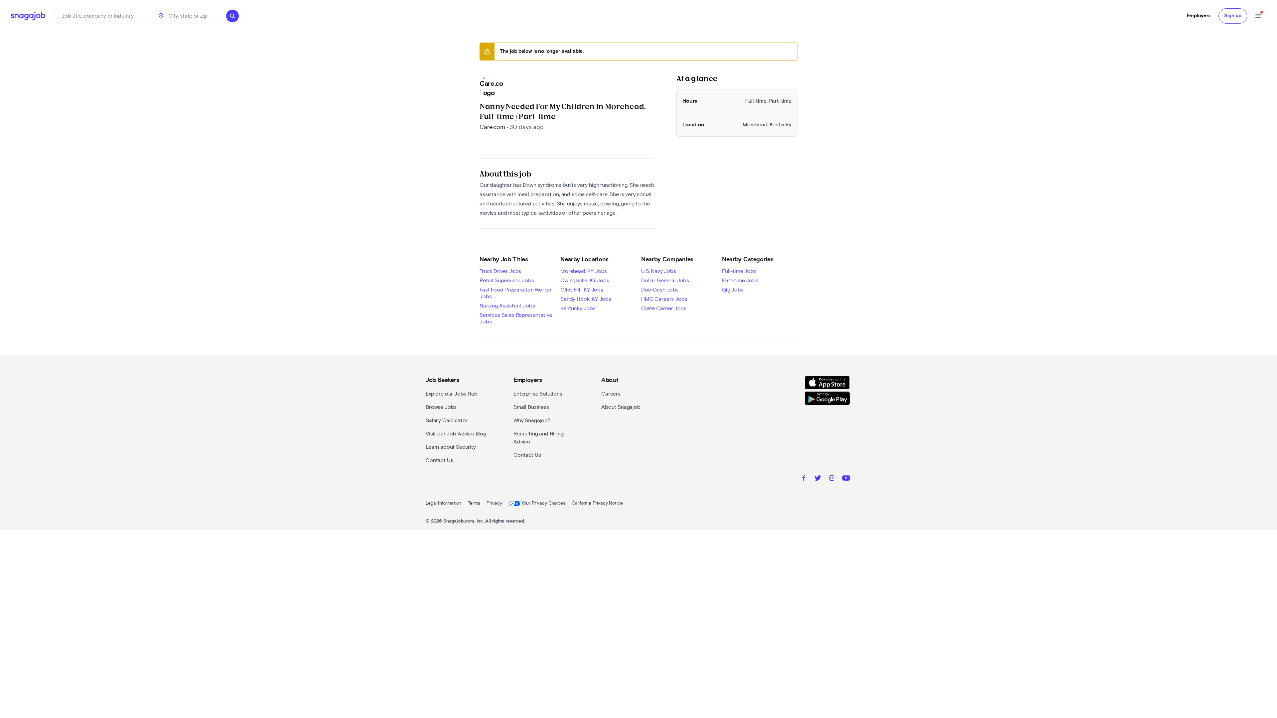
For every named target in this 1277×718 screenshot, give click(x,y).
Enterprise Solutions (537, 394)
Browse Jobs (441, 407)
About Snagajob (620, 407)
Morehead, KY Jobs (583, 271)
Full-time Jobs (739, 271)
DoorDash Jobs (660, 290)
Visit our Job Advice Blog (456, 433)
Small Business (531, 407)
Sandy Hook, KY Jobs (585, 299)
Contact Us (439, 460)
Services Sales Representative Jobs (516, 318)
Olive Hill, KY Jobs (581, 290)
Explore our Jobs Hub (452, 394)
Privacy (494, 503)
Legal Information (443, 503)
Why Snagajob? (531, 420)
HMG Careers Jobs (664, 299)
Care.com (492, 127)
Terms (474, 503)
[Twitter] (817, 479)
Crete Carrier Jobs (663, 308)
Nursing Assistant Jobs (507, 305)
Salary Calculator (447, 420)
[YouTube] (846, 479)
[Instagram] (831, 479)
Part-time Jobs (740, 280)
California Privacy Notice (597, 503)
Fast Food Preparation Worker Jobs (516, 293)
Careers (611, 394)
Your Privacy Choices (543, 503)
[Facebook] (803, 479)
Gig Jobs (733, 290)
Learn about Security (451, 447)
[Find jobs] (232, 16)
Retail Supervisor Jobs (507, 280)
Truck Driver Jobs (500, 271)
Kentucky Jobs (578, 308)
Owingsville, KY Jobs (584, 280)
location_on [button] (161, 16)
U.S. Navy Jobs (658, 271)
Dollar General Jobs (665, 280)
